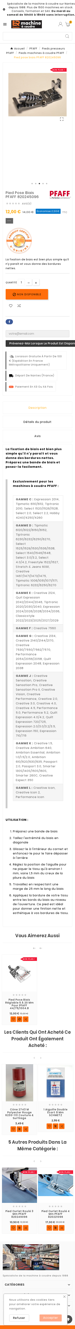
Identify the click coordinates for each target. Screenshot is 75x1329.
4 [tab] (43, 184)
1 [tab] (32, 184)
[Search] (67, 36)
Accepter (50, 1318)
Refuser (19, 1318)
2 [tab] (36, 184)
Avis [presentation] (37, 436)
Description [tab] (38, 408)
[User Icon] (60, 24)
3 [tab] (39, 184)
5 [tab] (46, 184)
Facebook (9, 321)
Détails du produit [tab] (37, 422)
